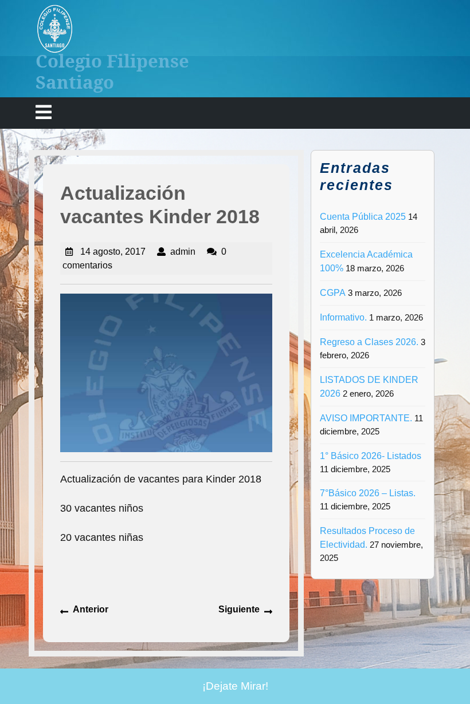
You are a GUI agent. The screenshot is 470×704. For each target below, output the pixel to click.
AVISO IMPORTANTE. (366, 418)
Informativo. (343, 317)
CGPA (333, 293)
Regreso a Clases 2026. (369, 342)
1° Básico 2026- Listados (370, 456)
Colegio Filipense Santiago (112, 71)
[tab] (44, 113)
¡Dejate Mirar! (235, 686)
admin (182, 251)
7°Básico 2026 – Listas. (368, 493)
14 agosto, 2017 (113, 251)
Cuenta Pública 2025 (363, 217)
